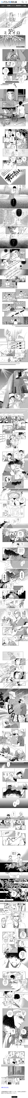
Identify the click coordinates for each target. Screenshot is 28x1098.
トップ (3, 5)
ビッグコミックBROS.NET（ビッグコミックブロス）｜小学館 (9, 2)
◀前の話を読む (5, 1087)
